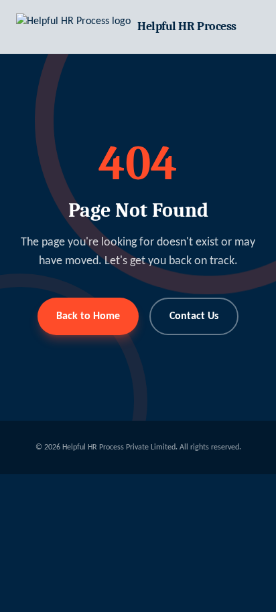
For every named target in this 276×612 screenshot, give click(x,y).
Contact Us (193, 316)
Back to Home (88, 316)
